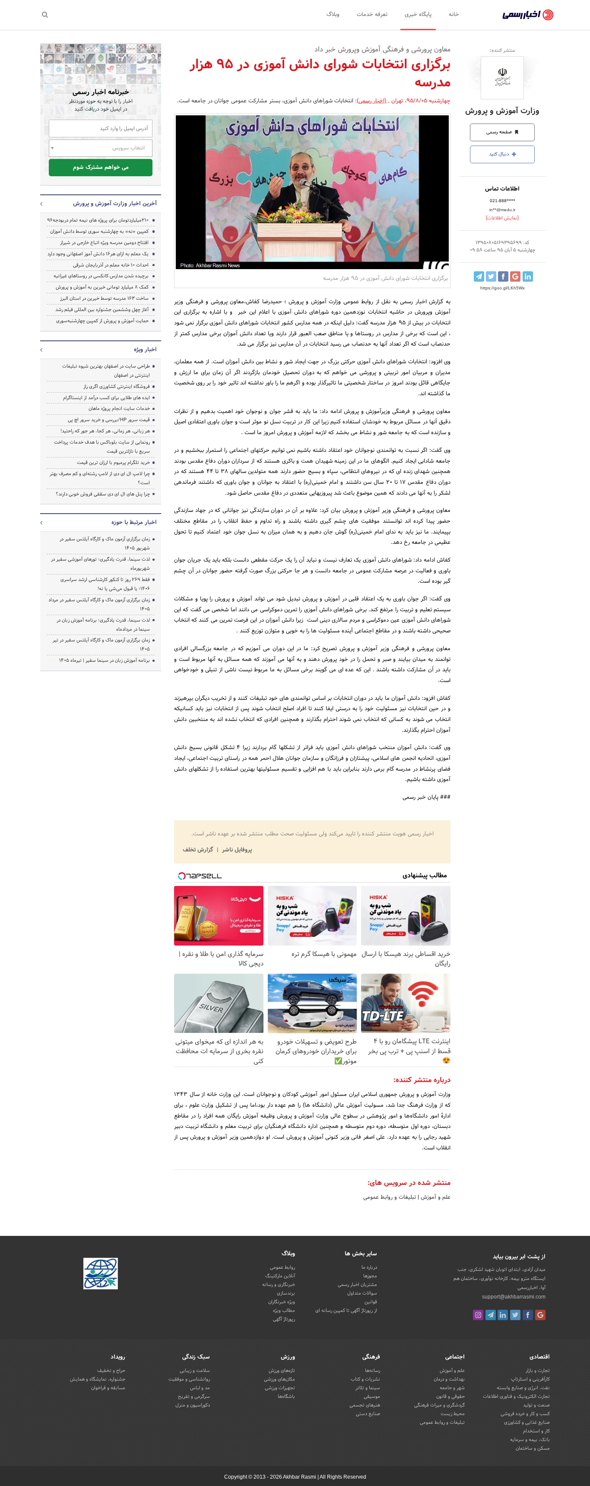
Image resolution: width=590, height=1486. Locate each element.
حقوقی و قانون (450, 1396)
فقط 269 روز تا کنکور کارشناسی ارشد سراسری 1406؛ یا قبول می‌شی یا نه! (105, 584)
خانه (454, 14)
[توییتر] (515, 1315)
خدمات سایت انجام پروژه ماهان (119, 409)
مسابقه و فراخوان (108, 1388)
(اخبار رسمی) (372, 101)
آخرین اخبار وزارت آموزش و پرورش (115, 204)
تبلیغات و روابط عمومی (389, 1197)
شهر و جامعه (452, 1388)
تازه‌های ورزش (282, 1371)
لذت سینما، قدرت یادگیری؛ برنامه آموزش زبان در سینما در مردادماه (103, 624)
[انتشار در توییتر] (491, 276)
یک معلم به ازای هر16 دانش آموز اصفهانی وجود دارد (98, 254)
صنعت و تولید (536, 1405)
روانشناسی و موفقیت (189, 1379)
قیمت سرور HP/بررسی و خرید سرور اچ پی (109, 420)
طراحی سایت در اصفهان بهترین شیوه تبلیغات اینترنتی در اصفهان (106, 370)
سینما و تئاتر (367, 1388)
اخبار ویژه (145, 350)
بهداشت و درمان (449, 1379)
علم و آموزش (434, 1197)
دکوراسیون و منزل (192, 1405)
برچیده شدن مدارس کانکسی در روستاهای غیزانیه (101, 276)
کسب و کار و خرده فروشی (525, 1414)
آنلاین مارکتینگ (280, 1276)
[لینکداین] (503, 1315)
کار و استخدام (536, 1431)
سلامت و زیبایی (195, 1371)
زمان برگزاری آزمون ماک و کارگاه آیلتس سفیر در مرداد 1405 (99, 604)
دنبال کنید (500, 154)
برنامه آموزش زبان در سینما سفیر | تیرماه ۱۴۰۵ (104, 660)
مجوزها (370, 1276)
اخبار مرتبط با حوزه (134, 522)
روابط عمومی (282, 1267)
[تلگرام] (490, 1315)
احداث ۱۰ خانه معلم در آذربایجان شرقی (111, 265)
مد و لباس (200, 1388)
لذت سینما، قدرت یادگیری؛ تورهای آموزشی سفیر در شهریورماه (100, 564)
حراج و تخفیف (111, 1371)
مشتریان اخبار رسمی (357, 1285)
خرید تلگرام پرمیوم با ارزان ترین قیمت (113, 463)
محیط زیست (453, 1414)
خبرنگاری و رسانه (278, 1285)
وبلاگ (333, 14)
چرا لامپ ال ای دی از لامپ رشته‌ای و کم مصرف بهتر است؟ (100, 478)
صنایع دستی (368, 1414)
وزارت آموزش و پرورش (502, 111)
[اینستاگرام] (478, 1315)
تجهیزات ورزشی (280, 1388)
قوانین (371, 1302)
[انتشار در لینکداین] (528, 276)
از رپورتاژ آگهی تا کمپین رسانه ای (346, 1311)
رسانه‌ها (372, 1371)
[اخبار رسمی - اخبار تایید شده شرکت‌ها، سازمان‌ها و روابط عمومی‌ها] (528, 15)
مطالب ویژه (284, 1311)
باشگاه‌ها (286, 1396)
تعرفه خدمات (372, 14)
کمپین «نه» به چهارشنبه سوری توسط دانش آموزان (99, 231)
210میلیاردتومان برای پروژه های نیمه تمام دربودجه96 (98, 220)
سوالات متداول (362, 1293)
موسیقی (372, 1396)
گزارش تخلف (199, 850)
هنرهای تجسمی (364, 1405)
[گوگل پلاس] (540, 1315)
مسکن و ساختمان (533, 1448)
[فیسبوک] (528, 1315)
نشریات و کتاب (365, 1379)
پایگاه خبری (418, 14)
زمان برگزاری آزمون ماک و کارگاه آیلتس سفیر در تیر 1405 (101, 644)
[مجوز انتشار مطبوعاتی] (100, 1275)
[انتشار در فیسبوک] (503, 276)
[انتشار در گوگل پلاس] (515, 276)
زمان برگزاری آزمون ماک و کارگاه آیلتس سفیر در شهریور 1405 (105, 543)
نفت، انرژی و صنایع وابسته (523, 1388)
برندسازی (286, 1293)
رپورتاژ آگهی (284, 1319)
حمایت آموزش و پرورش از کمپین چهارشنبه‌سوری (102, 321)
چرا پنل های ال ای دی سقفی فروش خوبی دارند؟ (103, 494)
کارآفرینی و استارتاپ (530, 1379)
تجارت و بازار (538, 1371)
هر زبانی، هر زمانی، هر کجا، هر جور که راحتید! (105, 431)
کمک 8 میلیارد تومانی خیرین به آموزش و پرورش (102, 287)
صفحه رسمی (499, 132)
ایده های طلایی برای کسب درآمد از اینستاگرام (106, 398)
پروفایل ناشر (236, 850)
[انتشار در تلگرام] (479, 276)
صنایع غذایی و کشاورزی (527, 1422)
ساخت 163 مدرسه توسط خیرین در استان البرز (104, 298)
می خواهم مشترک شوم (101, 167)
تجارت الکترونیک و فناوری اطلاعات (516, 1396)
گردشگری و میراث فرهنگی (439, 1405)
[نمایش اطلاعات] (502, 218)
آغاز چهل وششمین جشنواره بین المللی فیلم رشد (102, 310)
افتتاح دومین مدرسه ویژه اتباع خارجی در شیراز (104, 243)
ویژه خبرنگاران (281, 1302)
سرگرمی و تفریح (194, 1396)
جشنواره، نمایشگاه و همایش (97, 1379)
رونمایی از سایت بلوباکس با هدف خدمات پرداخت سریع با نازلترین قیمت (102, 446)
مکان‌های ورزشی (279, 1379)
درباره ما (369, 1267)
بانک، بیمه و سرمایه (530, 1440)
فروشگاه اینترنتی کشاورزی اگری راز (116, 387)
